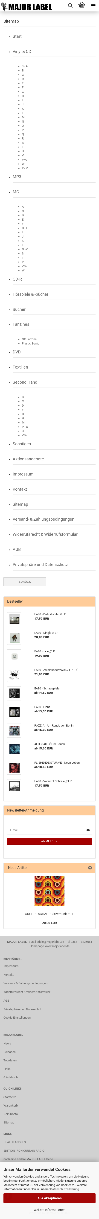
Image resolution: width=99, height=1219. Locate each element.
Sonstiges (22, 443)
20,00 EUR (49, 923)
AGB (17, 549)
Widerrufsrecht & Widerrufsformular (45, 534)
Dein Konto (10, 1114)
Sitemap (20, 504)
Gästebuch (10, 1077)
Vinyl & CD (22, 51)
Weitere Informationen (49, 1210)
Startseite (9, 1097)
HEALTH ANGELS (14, 1142)
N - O (25, 249)
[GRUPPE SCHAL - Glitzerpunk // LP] (49, 891)
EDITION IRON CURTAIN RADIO (23, 1150)
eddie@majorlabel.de (50, 941)
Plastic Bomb (30, 343)
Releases (9, 1052)
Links (7, 1069)
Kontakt (20, 489)
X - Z (25, 168)
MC (16, 191)
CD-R (17, 279)
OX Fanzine (29, 339)
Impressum (23, 474)
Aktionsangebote (28, 458)
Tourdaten (10, 1060)
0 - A (25, 66)
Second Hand (25, 382)
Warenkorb (10, 1105)
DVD (17, 352)
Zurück (25, 581)
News (7, 1043)
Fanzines (21, 324)
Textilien (20, 367)
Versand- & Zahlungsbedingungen (43, 519)
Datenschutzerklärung (64, 1189)
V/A (24, 159)
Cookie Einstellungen (17, 1017)
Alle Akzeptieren (50, 1198)
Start (17, 36)
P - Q (25, 427)
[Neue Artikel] (90, 868)
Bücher (19, 309)
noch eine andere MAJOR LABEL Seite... (29, 1159)
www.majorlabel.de (57, 946)
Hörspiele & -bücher (30, 294)
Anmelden (49, 841)
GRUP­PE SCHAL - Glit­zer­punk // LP (49, 914)
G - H (25, 228)
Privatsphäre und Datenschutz (40, 564)
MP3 (17, 176)
